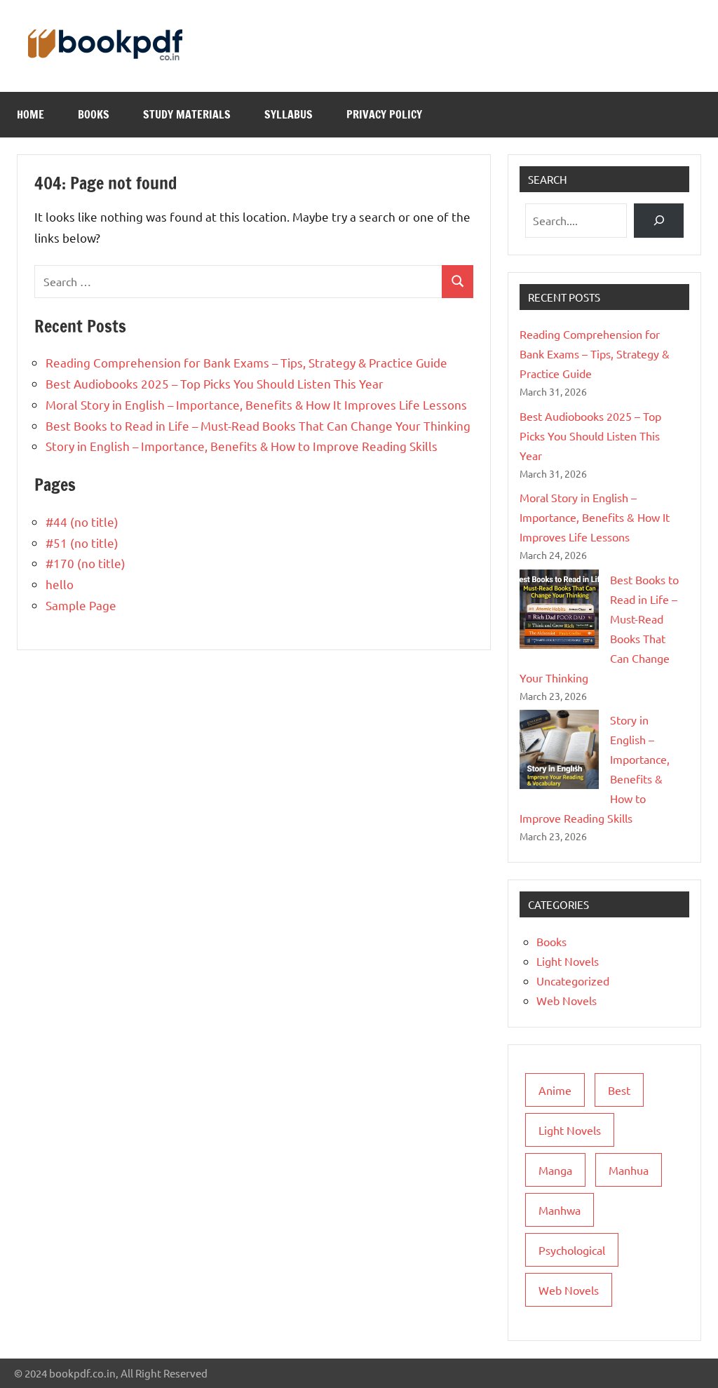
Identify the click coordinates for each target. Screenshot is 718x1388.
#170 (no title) (86, 562)
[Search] (659, 220)
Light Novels (567, 961)
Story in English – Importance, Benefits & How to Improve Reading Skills (242, 445)
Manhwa (559, 1210)
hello (60, 584)
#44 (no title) (82, 521)
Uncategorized (572, 980)
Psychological (571, 1250)
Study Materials (187, 114)
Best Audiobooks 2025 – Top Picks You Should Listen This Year (215, 383)
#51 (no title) (82, 542)
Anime (554, 1090)
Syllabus (288, 114)
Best (619, 1090)
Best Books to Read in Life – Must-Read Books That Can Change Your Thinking (258, 425)
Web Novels (566, 1000)
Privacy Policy (384, 114)
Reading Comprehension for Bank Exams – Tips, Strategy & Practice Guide (246, 362)
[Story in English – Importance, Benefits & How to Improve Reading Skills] (559, 749)
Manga (555, 1170)
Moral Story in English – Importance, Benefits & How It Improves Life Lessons (256, 404)
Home (30, 114)
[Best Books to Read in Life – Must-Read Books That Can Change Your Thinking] (559, 609)
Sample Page (81, 605)
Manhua (629, 1170)
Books (93, 114)
